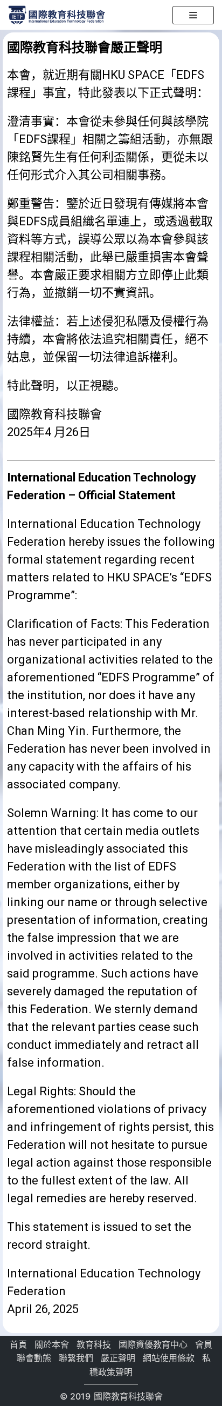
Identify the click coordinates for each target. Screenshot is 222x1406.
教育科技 (94, 1344)
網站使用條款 (169, 1358)
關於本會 (51, 1344)
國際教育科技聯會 (127, 1396)
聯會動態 (34, 1358)
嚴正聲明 (118, 1358)
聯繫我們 (76, 1358)
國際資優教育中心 (153, 1344)
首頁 (18, 1344)
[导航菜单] (193, 15)
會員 (203, 1344)
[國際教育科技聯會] (56, 14)
